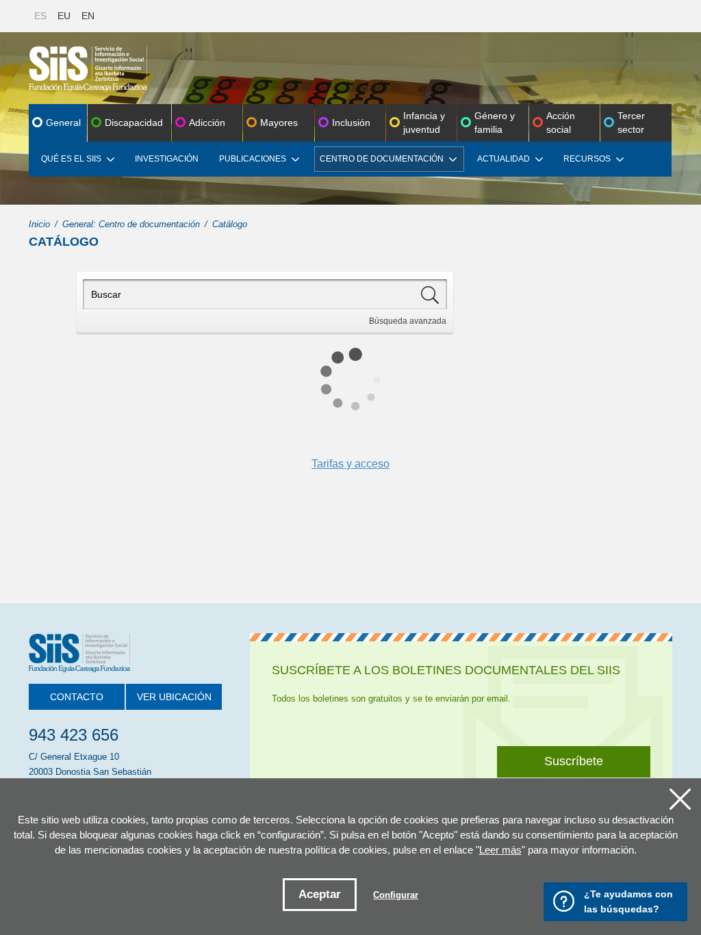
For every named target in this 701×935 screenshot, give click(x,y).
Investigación (167, 159)
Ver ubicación (174, 696)
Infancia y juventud (424, 122)
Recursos (587, 159)
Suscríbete (573, 761)
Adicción (207, 122)
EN (87, 15)
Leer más (500, 850)
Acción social (560, 122)
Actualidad (503, 159)
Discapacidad (134, 122)
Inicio (39, 224)
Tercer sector (631, 122)
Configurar (395, 895)
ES (40, 15)
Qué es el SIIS (71, 159)
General (63, 122)
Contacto (76, 696)
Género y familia (494, 122)
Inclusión (351, 122)
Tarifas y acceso (350, 464)
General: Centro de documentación (131, 224)
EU (64, 15)
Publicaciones (252, 159)
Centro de (382, 159)
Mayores (279, 122)
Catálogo (229, 224)
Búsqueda (407, 321)
